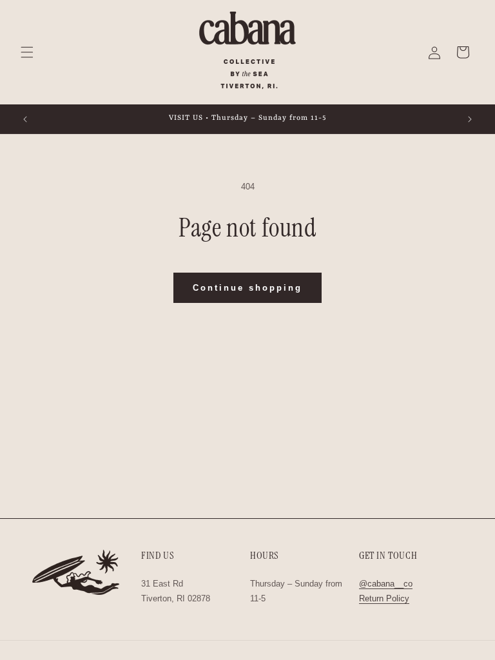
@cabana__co (385, 583)
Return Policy (384, 598)
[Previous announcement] (25, 119)
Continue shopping (247, 288)
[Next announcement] (470, 119)
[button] (27, 52)
